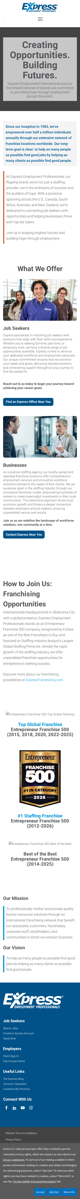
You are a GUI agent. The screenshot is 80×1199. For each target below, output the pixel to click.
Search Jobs (10, 1028)
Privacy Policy (13, 1139)
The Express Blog (13, 1078)
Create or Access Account (18, 1033)
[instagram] (31, 1108)
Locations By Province (16, 1088)
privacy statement (13, 1159)
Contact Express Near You (24, 534)
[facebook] (6, 1108)
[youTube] (23, 1108)
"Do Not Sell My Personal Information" (34, 1181)
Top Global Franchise (40, 724)
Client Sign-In (11, 1056)
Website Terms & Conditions (21, 1133)
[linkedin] (14, 1108)
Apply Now (9, 1038)
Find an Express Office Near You (28, 402)
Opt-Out (54, 1192)
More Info (69, 1192)
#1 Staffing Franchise (40, 816)
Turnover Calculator (15, 1083)
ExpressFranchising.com (44, 680)
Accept (40, 1192)
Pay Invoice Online (14, 1061)
